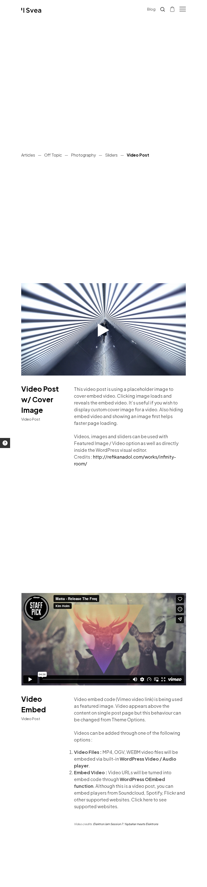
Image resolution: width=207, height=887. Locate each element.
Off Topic (53, 155)
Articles (28, 155)
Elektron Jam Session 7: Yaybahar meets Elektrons (125, 824)
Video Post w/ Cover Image (40, 399)
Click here (142, 799)
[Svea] (31, 10)
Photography (83, 155)
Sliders (111, 155)
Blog (151, 9)
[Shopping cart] (173, 9)
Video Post (138, 155)
